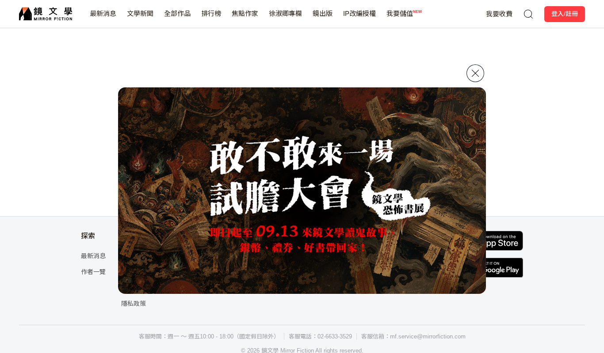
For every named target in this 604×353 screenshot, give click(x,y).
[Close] (475, 73)
